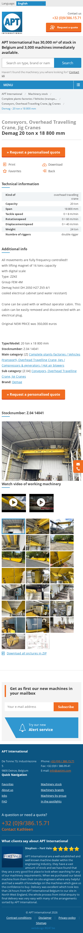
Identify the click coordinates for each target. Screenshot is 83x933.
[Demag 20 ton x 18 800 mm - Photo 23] (37, 641)
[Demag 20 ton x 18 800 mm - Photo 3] (62, 526)
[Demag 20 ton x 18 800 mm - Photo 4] (13, 542)
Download (55, 164)
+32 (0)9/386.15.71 (66, 18)
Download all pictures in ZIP (27, 653)
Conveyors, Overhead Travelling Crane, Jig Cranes (31, 103)
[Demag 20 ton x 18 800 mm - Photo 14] (37, 592)
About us (7, 790)
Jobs (4, 796)
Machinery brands (52, 790)
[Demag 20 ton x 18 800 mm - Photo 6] (62, 542)
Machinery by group (53, 796)
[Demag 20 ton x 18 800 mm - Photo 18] (62, 608)
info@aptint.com (60, 770)
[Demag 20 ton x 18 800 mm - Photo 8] (37, 559)
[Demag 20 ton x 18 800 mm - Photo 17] (37, 608)
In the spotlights (51, 801)
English (23, 3)
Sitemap (41, 923)
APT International (12, 22)
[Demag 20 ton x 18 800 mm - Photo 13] (13, 592)
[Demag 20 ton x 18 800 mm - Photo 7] (13, 559)
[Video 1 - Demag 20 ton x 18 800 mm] (14, 503)
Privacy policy (67, 918)
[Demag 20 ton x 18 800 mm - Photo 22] (13, 641)
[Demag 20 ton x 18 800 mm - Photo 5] (37, 542)
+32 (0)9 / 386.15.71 (62, 761)
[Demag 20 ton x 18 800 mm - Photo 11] (37, 575)
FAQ (4, 801)
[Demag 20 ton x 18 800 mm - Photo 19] (13, 625)
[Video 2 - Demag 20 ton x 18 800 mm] (41, 503)
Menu (8, 85)
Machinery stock (38, 94)
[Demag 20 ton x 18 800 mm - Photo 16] (13, 608)
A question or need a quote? (24, 814)
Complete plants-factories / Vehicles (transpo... (29, 99)
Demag (17, 382)
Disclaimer (45, 918)
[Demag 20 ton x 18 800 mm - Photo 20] (37, 625)
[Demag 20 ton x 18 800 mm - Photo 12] (62, 575)
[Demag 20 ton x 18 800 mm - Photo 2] (37, 526)
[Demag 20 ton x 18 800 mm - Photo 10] (13, 575)
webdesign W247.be (43, 928)
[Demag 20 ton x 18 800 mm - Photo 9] (62, 559)
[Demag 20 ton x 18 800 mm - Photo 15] (62, 592)
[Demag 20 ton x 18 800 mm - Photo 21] (62, 625)
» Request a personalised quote (33, 152)
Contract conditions (18, 918)
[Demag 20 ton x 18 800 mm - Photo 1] (41, 423)
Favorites (7, 784)
